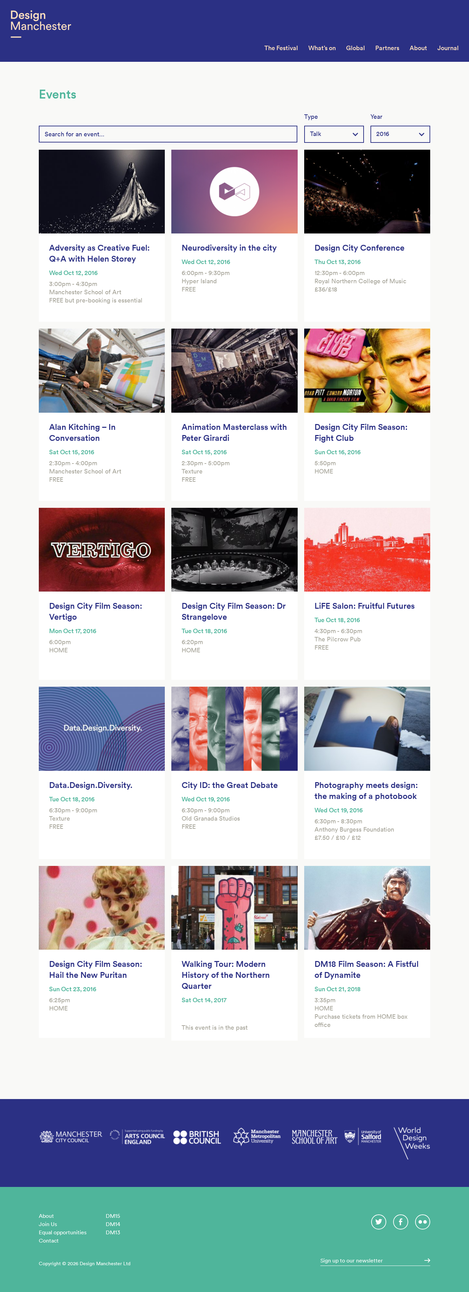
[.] (425, 1260)
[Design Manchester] (40, 31)
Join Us (48, 1224)
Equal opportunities (63, 1232)
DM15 (113, 1215)
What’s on (322, 48)
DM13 (113, 1232)
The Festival (281, 48)
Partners (387, 48)
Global (355, 48)
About (418, 48)
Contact (49, 1240)
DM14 (113, 1224)
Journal (448, 48)
